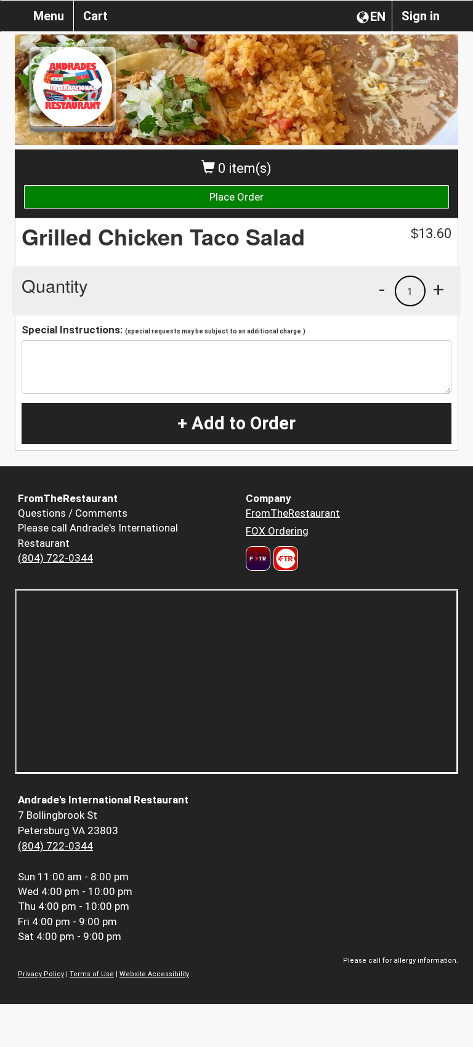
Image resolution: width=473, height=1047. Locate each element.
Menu (48, 16)
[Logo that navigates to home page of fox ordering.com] (284, 558)
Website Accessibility (154, 974)
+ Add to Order (236, 423)
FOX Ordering (277, 531)
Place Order (236, 197)
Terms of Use (92, 974)
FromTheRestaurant (293, 513)
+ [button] (438, 289)
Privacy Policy (41, 974)
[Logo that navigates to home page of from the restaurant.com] (258, 558)
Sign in (421, 16)
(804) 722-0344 (55, 558)
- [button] (382, 289)
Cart (95, 16)
